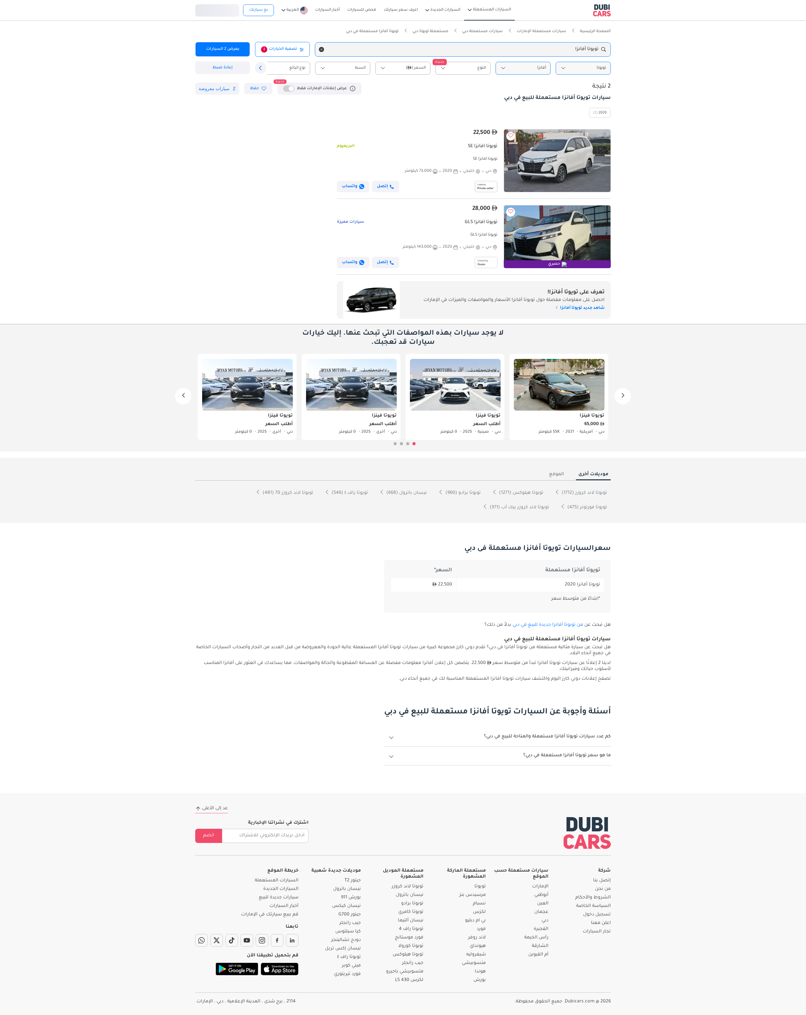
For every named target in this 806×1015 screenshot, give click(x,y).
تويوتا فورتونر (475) (586, 507)
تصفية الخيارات (280, 49)
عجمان (541, 912)
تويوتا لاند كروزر (407, 886)
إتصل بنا (602, 880)
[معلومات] (352, 88)
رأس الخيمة (536, 937)
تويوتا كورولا (410, 946)
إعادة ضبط (223, 68)
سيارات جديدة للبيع (278, 897)
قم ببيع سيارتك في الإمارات (269, 914)
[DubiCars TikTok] (232, 940)
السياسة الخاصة (593, 906)
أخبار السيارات (284, 906)
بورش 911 (351, 897)
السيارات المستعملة (276, 880)
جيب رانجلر (412, 963)
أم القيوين (538, 954)
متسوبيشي (474, 963)
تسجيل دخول (217, 9)
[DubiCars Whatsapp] (201, 940)
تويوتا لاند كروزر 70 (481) (287, 493)
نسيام (479, 903)
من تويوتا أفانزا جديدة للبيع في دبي (548, 625)
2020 (603, 113)
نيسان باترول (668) (406, 493)
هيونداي (478, 946)
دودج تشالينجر (346, 940)
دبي (545, 920)
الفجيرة (541, 929)
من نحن (603, 889)
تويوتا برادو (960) (462, 493)
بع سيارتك (258, 10)
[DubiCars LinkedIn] (292, 940)
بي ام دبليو (475, 920)
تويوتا (480, 886)
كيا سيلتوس (348, 931)
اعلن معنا (601, 923)
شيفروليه (476, 954)
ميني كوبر (351, 965)
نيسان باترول (409, 895)
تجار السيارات (597, 931)
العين (542, 903)
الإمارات (540, 886)
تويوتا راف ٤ (349, 957)
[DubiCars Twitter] (216, 940)
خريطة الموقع (282, 871)
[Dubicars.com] (587, 833)
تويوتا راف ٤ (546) (349, 493)
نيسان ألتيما (410, 920)
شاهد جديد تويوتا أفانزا (581, 308)
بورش (480, 980)
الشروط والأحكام (593, 897)
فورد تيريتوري (347, 974)
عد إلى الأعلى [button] (215, 808)
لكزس (479, 912)
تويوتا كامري (410, 912)
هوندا (480, 971)
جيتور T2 (352, 880)
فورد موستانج (409, 937)
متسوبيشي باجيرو (404, 971)
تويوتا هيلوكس (408, 954)
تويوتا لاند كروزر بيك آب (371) (518, 507)
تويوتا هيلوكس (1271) (520, 493)
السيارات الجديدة (280, 889)
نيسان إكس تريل (343, 948)
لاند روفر (477, 937)
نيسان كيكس (346, 906)
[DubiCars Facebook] (277, 940)
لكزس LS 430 (409, 980)
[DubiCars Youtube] (247, 940)
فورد (481, 929)
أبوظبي (541, 895)
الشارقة (540, 946)
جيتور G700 (349, 914)
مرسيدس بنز (472, 895)
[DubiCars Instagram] (262, 940)
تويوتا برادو (412, 903)
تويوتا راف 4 (411, 929)
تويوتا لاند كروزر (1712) (583, 493)
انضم (208, 835)
